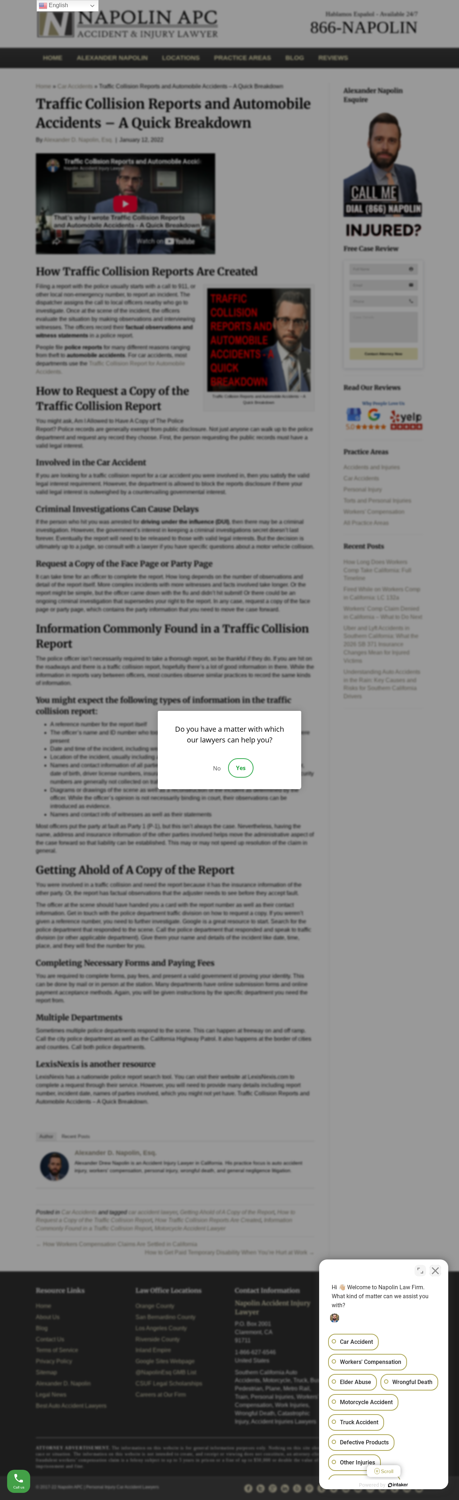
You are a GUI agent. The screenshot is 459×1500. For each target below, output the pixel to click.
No (217, 768)
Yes (241, 768)
